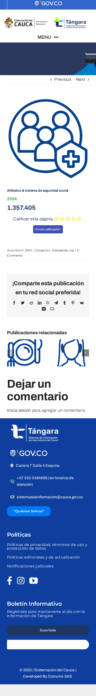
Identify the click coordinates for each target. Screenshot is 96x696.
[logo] (29, 450)
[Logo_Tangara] (35, 422)
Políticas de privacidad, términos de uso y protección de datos (47, 546)
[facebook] (9, 580)
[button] (10, 352)
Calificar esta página (33, 219)
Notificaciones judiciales (30, 566)
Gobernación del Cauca (54, 670)
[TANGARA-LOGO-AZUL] (70, 16)
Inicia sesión (19, 410)
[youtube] (33, 580)
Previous (62, 79)
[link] (48, 3)
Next (80, 79)
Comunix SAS (60, 676)
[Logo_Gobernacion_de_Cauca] (26, 19)
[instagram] (20, 580)
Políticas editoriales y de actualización (43, 557)
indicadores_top (63, 250)
